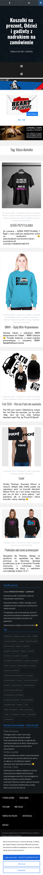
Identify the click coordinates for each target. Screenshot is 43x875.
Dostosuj (21, 864)
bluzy (29, 636)
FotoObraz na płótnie (11, 752)
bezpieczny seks (19, 636)
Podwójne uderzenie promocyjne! (21, 550)
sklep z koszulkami (10, 709)
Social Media (24, 797)
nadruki (32, 666)
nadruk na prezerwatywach (13, 675)
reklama (19, 705)
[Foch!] (21, 446)
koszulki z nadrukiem (31, 661)
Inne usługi (19, 806)
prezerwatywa (17, 685)
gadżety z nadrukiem (11, 651)
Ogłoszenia (28, 215)
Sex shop (28, 320)
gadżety (26, 646)
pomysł (19, 680)
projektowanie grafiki (11, 700)
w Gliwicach (15, 714)
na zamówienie (9, 680)
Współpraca (27, 815)
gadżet (18, 646)
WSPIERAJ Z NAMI (11, 767)
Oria (3, 836)
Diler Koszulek (9, 646)
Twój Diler (28, 218)
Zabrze (23, 714)
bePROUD (8, 636)
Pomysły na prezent (24, 399)
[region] (21, 856)
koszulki (24, 656)
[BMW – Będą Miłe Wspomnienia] (21, 281)
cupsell (21, 641)
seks (26, 705)
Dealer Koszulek (31, 641)
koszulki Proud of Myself (12, 661)
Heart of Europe (31, 114)
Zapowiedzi (26, 221)
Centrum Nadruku (10, 641)
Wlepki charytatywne (11, 731)
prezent (7, 685)
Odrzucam (21, 870)
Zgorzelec (31, 714)
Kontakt (5, 825)
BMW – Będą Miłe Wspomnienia (21, 327)
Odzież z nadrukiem (16, 215)
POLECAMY (6, 806)
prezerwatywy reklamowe (13, 690)
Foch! (21, 478)
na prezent (29, 675)
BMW (35, 636)
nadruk (12, 666)
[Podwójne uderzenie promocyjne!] (21, 523)
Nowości (6, 215)
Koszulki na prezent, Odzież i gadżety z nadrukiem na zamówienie (21, 31)
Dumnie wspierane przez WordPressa (16, 833)
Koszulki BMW (10, 317)
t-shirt (6, 714)
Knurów (31, 651)
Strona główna (8, 797)
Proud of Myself (26, 700)
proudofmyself (9, 705)
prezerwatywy (29, 685)
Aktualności (21, 213)
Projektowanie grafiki (16, 218)
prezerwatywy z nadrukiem (13, 695)
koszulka (16, 656)
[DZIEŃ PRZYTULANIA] (21, 185)
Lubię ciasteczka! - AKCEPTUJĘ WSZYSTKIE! (21, 857)
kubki (6, 666)
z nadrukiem (8, 719)
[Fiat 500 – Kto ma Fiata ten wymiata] (21, 372)
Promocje (28, 545)
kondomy (7, 656)
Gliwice (23, 651)
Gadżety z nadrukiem (32, 213)
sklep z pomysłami (25, 709)
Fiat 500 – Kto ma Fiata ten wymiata (21, 404)
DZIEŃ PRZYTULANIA (21, 225)
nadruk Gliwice (23, 666)
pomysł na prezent (30, 680)
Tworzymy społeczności (21, 322)
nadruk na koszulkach (11, 670)
